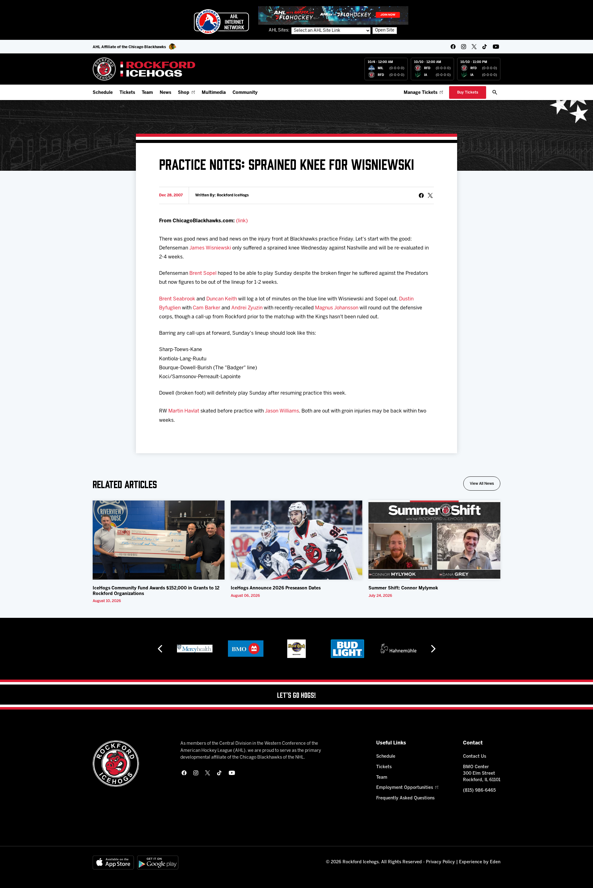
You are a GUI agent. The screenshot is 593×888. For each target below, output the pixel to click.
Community (245, 93)
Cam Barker (206, 308)
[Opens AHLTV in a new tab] (333, 15)
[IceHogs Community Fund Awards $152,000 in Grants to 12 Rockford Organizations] (159, 540)
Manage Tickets (420, 93)
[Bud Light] (347, 648)
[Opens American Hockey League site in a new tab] (221, 21)
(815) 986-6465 (479, 791)
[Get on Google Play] (158, 862)
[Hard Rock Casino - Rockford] (296, 648)
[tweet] (430, 195)
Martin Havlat (183, 411)
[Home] (144, 69)
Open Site (384, 30)
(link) (242, 221)
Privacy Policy (440, 862)
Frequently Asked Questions (405, 798)
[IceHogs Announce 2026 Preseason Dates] (297, 540)
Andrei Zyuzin (247, 308)
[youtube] (495, 46)
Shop (183, 93)
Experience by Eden (479, 862)
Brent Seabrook (177, 299)
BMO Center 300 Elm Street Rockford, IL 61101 (481, 773)
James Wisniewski (210, 248)
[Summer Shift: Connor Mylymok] (434, 540)
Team (147, 93)
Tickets (127, 93)
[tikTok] (484, 46)
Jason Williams (282, 411)
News (165, 93)
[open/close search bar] (494, 92)
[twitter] (474, 46)
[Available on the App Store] (113, 862)
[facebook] (453, 46)
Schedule (103, 93)
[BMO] (245, 648)
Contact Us (474, 757)
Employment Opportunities (404, 788)
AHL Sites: (279, 30)
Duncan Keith (221, 299)
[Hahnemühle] (398, 648)
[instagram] (463, 46)
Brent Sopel (203, 273)
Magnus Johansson (336, 308)
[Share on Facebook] (421, 195)
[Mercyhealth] (194, 648)
